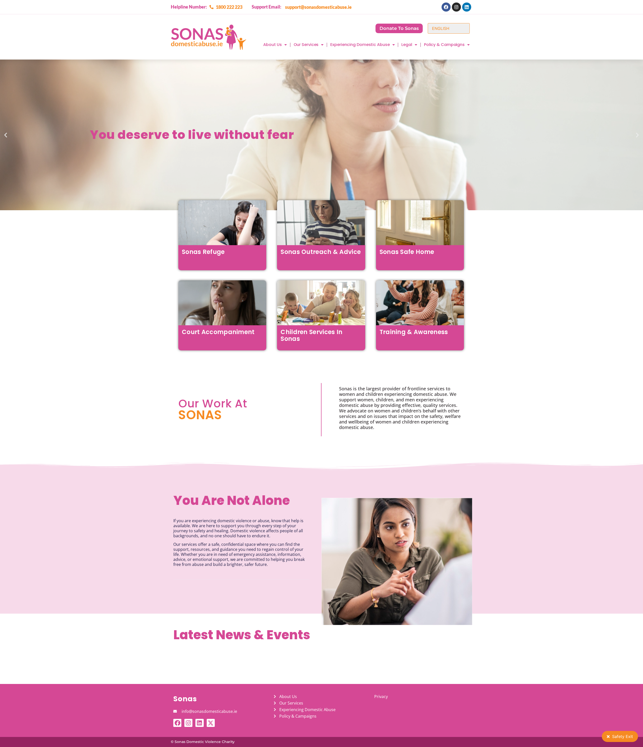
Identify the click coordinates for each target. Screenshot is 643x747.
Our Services (306, 44)
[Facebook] (446, 7)
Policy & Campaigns (444, 44)
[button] (6, 135)
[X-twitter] (211, 723)
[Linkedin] (466, 7)
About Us (272, 44)
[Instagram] (456, 7)
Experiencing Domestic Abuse (360, 44)
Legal (406, 44)
